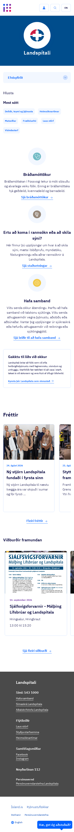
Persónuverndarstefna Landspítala (37, 783)
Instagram (22, 758)
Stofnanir (16, 814)
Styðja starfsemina (27, 732)
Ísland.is (17, 807)
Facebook (22, 754)
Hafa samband (25, 698)
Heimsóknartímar (26, 738)
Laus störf (22, 726)
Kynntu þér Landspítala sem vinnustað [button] (29, 381)
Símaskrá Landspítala (29, 704)
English (18, 822)
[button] (44, 8)
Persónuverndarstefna (36, 814)
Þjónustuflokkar (38, 807)
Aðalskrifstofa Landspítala (32, 709)
